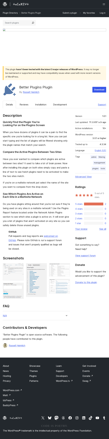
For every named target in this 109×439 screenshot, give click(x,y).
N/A (5, 315)
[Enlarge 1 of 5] (19, 267)
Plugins (33, 376)
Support (102, 104)
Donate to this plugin (86, 282)
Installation (40, 104)
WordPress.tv (64, 381)
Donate (87, 376)
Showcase (34, 365)
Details (9, 104)
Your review (81, 229)
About (6, 365)
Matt (7, 395)
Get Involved (89, 365)
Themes (33, 371)
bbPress (8, 400)
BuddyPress (10, 405)
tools (103, 168)
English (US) (100, 150)
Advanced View (83, 176)
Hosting (7, 376)
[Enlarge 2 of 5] (19, 286)
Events (86, 371)
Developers (62, 376)
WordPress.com (12, 390)
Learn (59, 365)
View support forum (85, 255)
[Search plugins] (33, 23)
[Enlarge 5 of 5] (66, 282)
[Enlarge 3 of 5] (43, 267)
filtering (102, 157)
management (99, 163)
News (6, 371)
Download (99, 89)
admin (93, 157)
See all (102, 229)
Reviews (24, 104)
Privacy (7, 381)
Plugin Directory (10, 13)
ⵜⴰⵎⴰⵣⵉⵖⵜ (16, 418)
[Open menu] (104, 4)
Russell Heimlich (31, 92)
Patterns (33, 381)
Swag (86, 381)
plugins (95, 168)
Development (60, 104)
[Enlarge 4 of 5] (66, 267)
